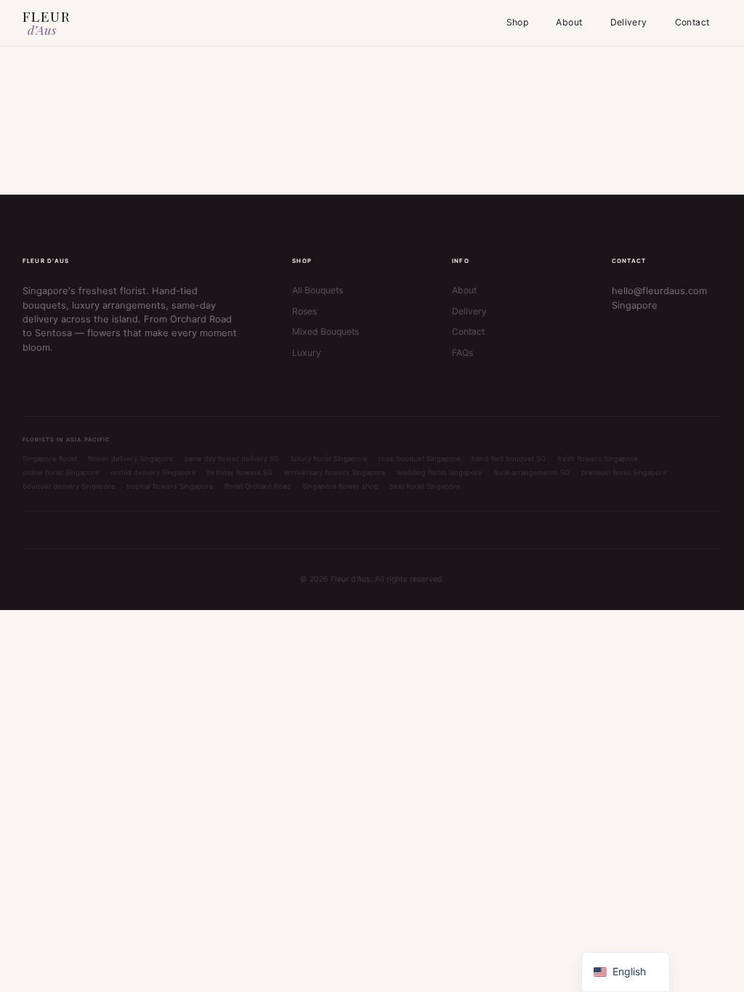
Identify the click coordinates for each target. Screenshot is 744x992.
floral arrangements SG (531, 472)
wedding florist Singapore (439, 472)
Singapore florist (50, 459)
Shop (517, 22)
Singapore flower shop (340, 486)
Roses (304, 311)
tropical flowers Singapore (170, 486)
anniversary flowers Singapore (335, 472)
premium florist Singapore (624, 472)
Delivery (628, 22)
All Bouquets (317, 290)
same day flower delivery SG (232, 459)
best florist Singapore (425, 486)
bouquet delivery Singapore (69, 486)
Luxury (306, 352)
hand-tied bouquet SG (509, 459)
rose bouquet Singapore (420, 459)
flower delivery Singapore (131, 459)
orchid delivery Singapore (153, 472)
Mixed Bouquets (325, 331)
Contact (692, 22)
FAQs (462, 352)
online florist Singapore (61, 472)
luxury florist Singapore (329, 459)
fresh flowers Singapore (597, 459)
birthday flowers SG (239, 472)
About (569, 22)
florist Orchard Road (258, 486)
